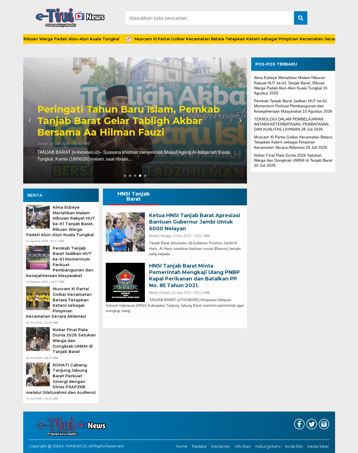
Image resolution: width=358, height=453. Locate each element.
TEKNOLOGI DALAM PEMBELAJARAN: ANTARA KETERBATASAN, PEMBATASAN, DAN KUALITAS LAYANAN (291, 124)
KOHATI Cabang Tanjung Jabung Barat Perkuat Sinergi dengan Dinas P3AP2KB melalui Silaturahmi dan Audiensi (61, 379)
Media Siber (318, 447)
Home (181, 447)
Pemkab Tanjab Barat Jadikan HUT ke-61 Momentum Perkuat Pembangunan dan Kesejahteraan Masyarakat (59, 262)
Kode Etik (294, 447)
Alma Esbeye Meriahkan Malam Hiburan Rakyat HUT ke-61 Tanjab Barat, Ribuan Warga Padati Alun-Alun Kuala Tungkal (60, 221)
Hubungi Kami (268, 447)
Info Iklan (243, 447)
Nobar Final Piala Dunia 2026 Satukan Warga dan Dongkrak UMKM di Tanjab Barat (74, 340)
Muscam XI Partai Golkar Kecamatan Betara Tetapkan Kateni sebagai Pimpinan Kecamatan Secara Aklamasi (229, 39)
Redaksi (199, 447)
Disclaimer (220, 447)
